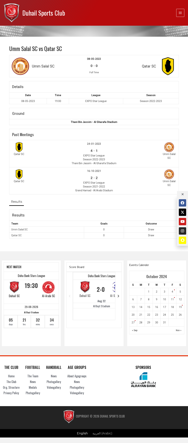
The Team (32, 376)
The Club (11, 382)
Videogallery (54, 387)
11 (172, 299)
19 (180, 307)
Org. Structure (11, 387)
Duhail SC (14, 296)
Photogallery (33, 393)
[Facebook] (182, 203)
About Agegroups (76, 376)
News (33, 382)
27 (133, 322)
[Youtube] (182, 221)
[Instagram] (182, 231)
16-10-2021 (94, 170)
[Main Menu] (180, 13)
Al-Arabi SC (48, 296)
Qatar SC (16, 235)
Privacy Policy (11, 393)
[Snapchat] (182, 240)
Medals (33, 387)
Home (11, 376)
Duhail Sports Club (43, 12)
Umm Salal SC (19, 229)
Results (16, 201)
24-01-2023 (94, 143)
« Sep (134, 330)
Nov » (178, 330)
